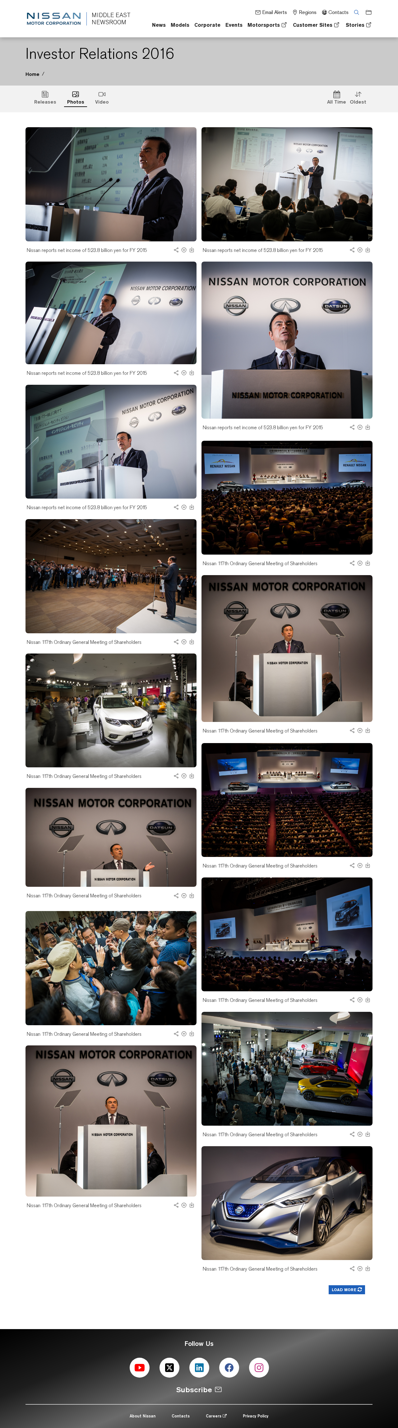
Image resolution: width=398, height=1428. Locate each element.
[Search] (354, 12)
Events (234, 25)
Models (180, 25)
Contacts (338, 12)
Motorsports (264, 25)
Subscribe (194, 1389)
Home (32, 74)
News (159, 25)
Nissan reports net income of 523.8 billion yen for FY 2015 (87, 250)
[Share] (176, 251)
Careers (214, 1415)
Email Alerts (274, 12)
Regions (308, 12)
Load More (345, 1289)
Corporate (207, 25)
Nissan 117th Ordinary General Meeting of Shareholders (260, 563)
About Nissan (142, 1415)
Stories (355, 25)
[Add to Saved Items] (184, 251)
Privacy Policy (255, 1415)
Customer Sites (312, 25)
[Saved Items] (367, 12)
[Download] (191, 251)
